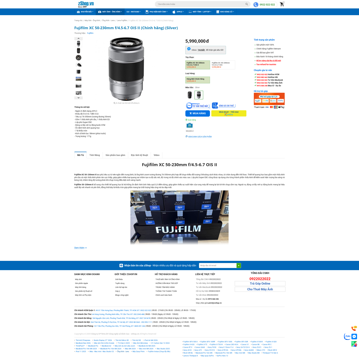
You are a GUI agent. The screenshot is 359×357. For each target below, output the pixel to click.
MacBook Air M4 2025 (147, 346)
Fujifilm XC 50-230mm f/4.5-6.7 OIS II (195, 65)
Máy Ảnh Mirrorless (140, 343)
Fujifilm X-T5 (202, 344)
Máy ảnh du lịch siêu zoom (125, 346)
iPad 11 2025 (81, 352)
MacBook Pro (93, 346)
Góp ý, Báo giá (209, 303)
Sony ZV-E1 (257, 347)
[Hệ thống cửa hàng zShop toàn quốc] (354, 344)
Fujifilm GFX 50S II (190, 342)
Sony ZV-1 (268, 347)
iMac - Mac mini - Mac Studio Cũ (101, 352)
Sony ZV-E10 (210, 350)
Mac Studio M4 (254, 353)
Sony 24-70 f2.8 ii (243, 347)
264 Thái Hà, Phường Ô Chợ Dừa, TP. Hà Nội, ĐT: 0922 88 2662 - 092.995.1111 (121, 322)
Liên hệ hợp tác (121, 287)
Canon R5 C (267, 344)
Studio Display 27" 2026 (103, 340)
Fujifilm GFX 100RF (208, 342)
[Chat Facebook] (354, 337)
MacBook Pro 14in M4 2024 (86, 349)
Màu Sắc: (189, 87)
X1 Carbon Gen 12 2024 (160, 343)
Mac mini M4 (240, 353)
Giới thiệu (119, 279)
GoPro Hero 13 (222, 356)
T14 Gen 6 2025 (124, 343)
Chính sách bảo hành (164, 295)
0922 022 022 (267, 4)
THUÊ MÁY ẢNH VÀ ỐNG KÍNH (168, 279)
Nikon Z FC (261, 350)
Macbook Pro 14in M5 (224, 353)
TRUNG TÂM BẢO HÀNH (165, 287)
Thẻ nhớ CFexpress (83, 340)
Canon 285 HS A (232, 344)
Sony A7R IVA (223, 350)
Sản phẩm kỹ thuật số (83, 291)
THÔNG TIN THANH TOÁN (166, 291)
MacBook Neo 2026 (83, 343)
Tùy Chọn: (189, 57)
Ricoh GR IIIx (188, 353)
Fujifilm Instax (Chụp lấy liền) (159, 352)
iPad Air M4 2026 (151, 340)
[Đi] (238, 265)
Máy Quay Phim (139, 352)
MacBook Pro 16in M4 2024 (110, 349)
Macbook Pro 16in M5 (204, 353)
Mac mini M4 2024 (146, 349)
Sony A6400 (249, 350)
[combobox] (203, 4)
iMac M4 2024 (130, 349)
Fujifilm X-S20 (271, 342)
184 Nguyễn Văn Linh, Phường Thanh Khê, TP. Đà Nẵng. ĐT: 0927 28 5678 (121, 318)
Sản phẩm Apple (81, 283)
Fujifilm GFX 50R (241, 342)
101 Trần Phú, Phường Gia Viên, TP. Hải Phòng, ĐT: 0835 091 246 (119, 326)
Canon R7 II (187, 347)
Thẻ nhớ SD (136, 340)
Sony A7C (198, 350)
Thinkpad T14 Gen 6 (270, 353)
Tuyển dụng (119, 283)
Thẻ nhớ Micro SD (122, 340)
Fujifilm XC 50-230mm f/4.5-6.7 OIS (221, 65)
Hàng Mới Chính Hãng (195, 80)
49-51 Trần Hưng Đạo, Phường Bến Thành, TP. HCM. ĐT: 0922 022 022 (123, 310)
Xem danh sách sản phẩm (200, 137)
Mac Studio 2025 (163, 349)
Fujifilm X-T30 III (216, 344)
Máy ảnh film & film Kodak (104, 343)
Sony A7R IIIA (236, 350)
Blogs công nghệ (121, 295)
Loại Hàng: (190, 73)
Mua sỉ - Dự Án (207, 299)
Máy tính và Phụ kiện (83, 295)
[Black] (189, 95)
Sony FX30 (212, 347)
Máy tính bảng (80, 287)
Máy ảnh (78, 279)
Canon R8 (255, 344)
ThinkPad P (80, 346)
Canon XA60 (200, 347)
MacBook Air (106, 346)
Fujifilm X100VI (257, 342)
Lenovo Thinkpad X (190, 356)
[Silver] (199, 95)
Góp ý (117, 291)
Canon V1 (245, 344)
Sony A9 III (187, 350)
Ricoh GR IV (272, 350)
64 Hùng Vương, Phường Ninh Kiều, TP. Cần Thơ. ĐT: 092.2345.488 (118, 314)
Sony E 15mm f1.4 (226, 347)
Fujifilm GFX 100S (225, 342)
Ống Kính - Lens (123, 352)
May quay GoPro (207, 356)
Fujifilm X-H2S (188, 344)
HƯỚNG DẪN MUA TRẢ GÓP (167, 283)
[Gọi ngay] (354, 328)
